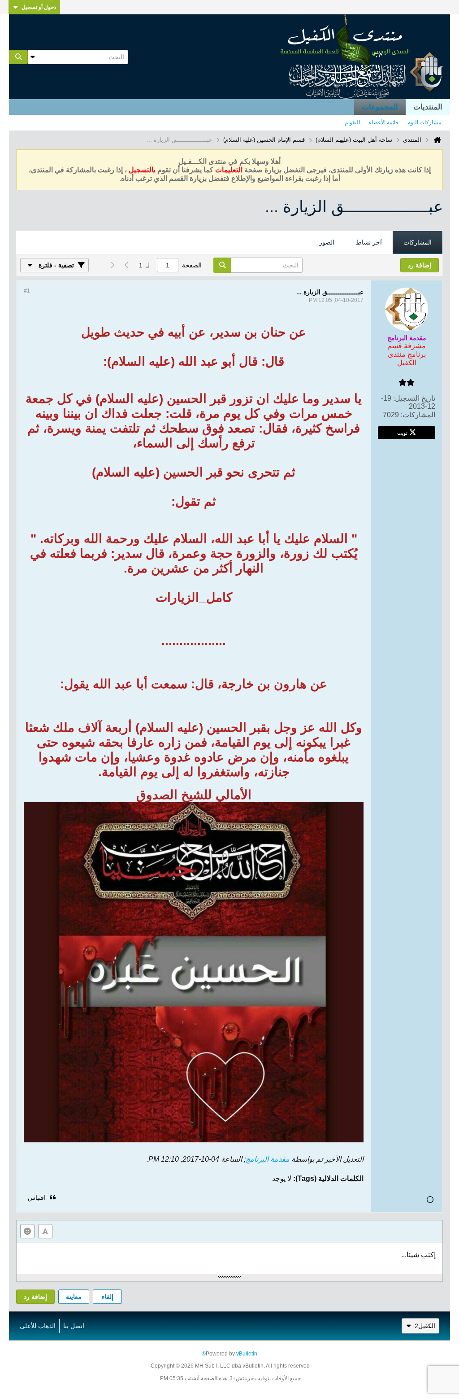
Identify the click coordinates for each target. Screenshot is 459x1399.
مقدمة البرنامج (268, 1159)
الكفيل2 (425, 1325)
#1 (27, 291)
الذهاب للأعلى (38, 1325)
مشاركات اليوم (424, 122)
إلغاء (107, 1296)
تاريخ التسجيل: (414, 398)
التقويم (352, 122)
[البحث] (18, 57)
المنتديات (427, 107)
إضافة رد (35, 1296)
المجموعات (380, 107)
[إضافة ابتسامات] (27, 1231)
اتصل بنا (73, 1325)
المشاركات (417, 242)
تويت (402, 432)
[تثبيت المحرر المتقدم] (45, 1231)
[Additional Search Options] (32, 57)
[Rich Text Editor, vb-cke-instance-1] (229, 1258)
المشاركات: (418, 415)
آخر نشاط (369, 242)
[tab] (417, 242)
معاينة (74, 1296)
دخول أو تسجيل (39, 7)
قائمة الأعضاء (383, 122)
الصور (326, 242)
